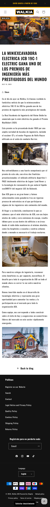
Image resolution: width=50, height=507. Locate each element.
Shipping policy (39, 498)
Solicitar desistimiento (25, 503)
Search (8, 392)
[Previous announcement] (5, 3)
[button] (5, 12)
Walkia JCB (15, 494)
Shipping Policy (11, 423)
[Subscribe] (38, 446)
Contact (8, 399)
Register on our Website (15, 386)
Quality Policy (11, 411)
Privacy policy (13, 498)
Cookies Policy (11, 417)
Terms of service (25, 498)
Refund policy (39, 494)
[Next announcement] (45, 3)
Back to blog (27, 368)
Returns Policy (11, 429)
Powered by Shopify (26, 494)
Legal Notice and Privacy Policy (18, 405)
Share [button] (7, 92)
